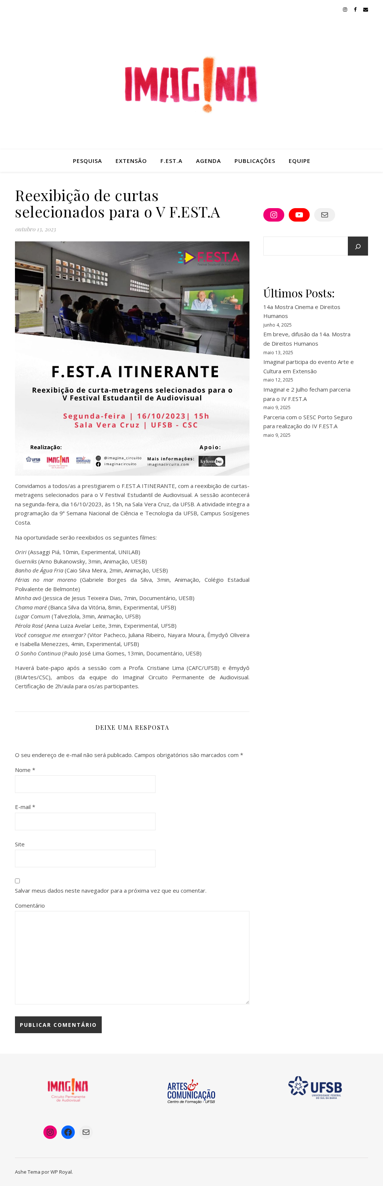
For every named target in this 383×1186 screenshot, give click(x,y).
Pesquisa (87, 160)
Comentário (30, 905)
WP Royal (61, 1171)
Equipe (299, 160)
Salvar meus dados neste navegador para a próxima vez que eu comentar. (110, 890)
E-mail (25, 806)
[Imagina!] (191, 84)
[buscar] (358, 247)
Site (20, 844)
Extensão (131, 160)
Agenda (208, 160)
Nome (25, 769)
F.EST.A (171, 160)
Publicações (255, 160)
